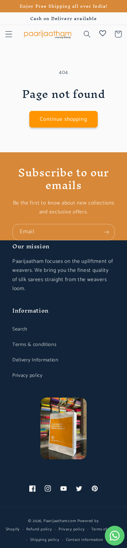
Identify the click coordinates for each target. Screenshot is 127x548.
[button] (9, 34)
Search (19, 329)
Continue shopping (63, 119)
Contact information (84, 540)
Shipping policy (44, 540)
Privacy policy (27, 375)
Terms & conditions (34, 344)
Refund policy (39, 529)
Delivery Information (35, 360)
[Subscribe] (106, 232)
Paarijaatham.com (59, 521)
